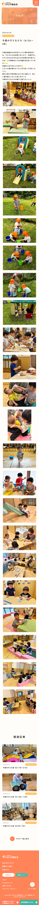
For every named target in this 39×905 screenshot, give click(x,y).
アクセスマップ (7, 883)
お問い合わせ (6, 886)
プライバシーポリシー (9, 889)
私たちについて (8, 863)
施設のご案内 (7, 866)
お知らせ (5, 870)
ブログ (4, 880)
